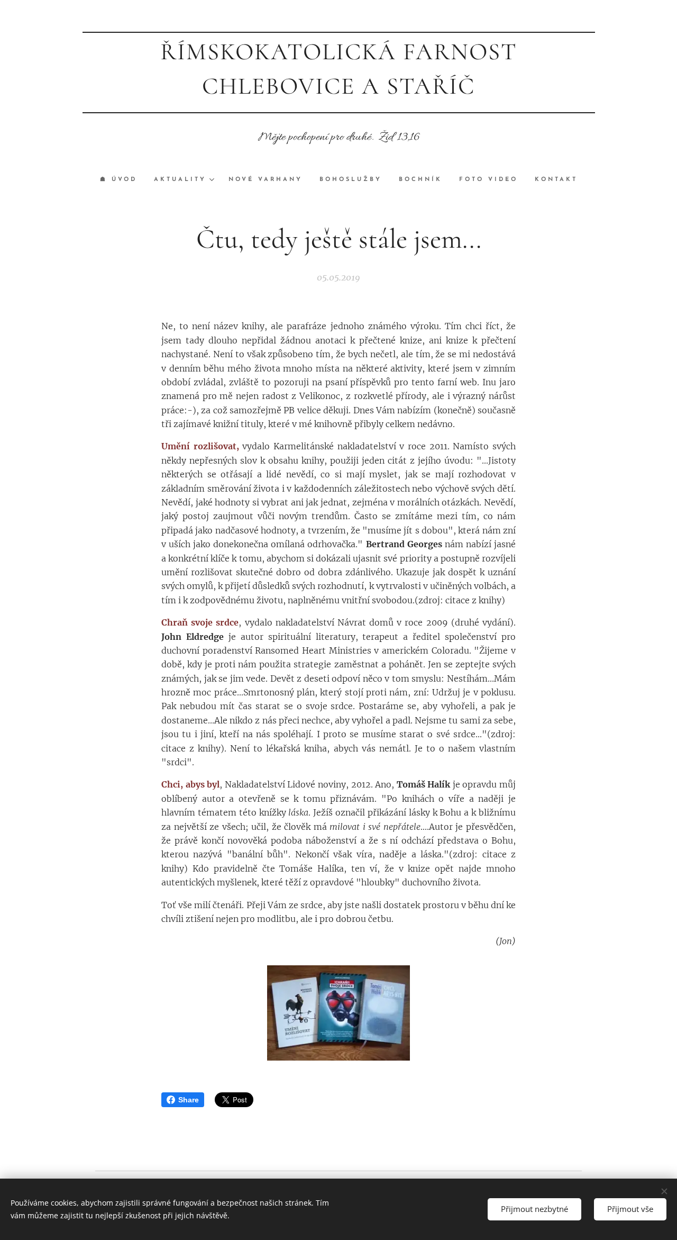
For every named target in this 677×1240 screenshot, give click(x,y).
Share (188, 1100)
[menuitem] (122, 180)
